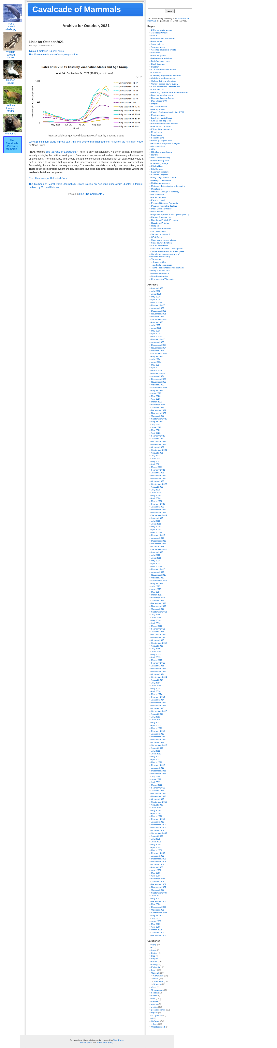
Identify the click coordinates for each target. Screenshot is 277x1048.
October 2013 (157, 708)
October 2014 (157, 674)
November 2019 (158, 512)
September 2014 (159, 677)
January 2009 (157, 856)
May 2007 (156, 898)
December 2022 (158, 410)
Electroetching (158, 115)
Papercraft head (158, 197)
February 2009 (158, 853)
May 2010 (156, 810)
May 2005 (156, 924)
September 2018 (159, 549)
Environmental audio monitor (164, 123)
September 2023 (159, 387)
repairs (154, 1013)
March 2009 (156, 850)
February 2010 (158, 819)
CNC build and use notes (163, 78)
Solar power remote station (163, 240)
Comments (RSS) (105, 1042)
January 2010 (157, 822)
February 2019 (158, 535)
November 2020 (158, 478)
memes (154, 1001)
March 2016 (156, 626)
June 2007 (156, 896)
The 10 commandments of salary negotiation (53, 54)
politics (154, 1007)
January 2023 (157, 407)
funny (154, 970)
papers (154, 1004)
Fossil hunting (157, 138)
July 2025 (155, 325)
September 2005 (159, 913)
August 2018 (157, 552)
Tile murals (156, 259)
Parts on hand (158, 200)
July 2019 (155, 521)
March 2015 (156, 660)
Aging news (156, 41)
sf (152, 1018)
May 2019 (156, 527)
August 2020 (157, 487)
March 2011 (156, 785)
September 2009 (159, 833)
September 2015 (159, 643)
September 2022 (159, 419)
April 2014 (156, 691)
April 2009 (156, 847)
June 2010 (156, 808)
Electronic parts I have (161, 118)
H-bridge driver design (161, 152)
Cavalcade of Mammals (76, 9)
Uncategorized (158, 1027)
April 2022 (156, 433)
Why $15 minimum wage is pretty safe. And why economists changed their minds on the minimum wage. (86, 141)
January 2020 (157, 507)
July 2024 (155, 359)
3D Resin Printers (159, 33)
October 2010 (157, 799)
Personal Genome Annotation (165, 203)
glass (153, 987)
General (155, 973)
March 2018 (156, 566)
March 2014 (156, 694)
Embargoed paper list (161, 121)
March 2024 (156, 370)
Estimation (156, 967)
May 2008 (156, 873)
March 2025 (156, 336)
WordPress (118, 1040)
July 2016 (155, 615)
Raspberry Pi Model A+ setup (164, 220)
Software (155, 1021)
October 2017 (157, 578)
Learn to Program (159, 175)
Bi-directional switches (161, 58)
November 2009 (158, 827)
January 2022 (157, 439)
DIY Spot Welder (159, 106)
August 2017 (157, 583)
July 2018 (155, 555)
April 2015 (156, 657)
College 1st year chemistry (163, 81)
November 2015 (158, 637)
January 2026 (157, 308)
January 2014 (157, 700)
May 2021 (156, 461)
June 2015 (156, 651)
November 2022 (158, 413)
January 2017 (157, 600)
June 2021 (156, 458)
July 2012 (155, 751)
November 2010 (158, 796)
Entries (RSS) (86, 1042)
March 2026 (156, 302)
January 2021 (157, 473)
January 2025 (157, 342)
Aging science (157, 44)
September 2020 (159, 484)
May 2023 (156, 396)
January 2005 (157, 932)
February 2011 (158, 788)
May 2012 (156, 756)
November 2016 (158, 606)
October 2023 (157, 385)
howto (154, 995)
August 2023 (157, 390)
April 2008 (156, 876)
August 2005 (157, 915)
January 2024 (157, 376)
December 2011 (158, 771)
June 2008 (156, 870)
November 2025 (158, 314)
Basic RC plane (158, 55)
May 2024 (156, 365)
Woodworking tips (159, 276)
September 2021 (159, 450)
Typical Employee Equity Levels (46, 51)
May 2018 (156, 561)
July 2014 (155, 683)
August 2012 (157, 748)
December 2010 (158, 793)
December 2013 (158, 703)
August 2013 (157, 714)
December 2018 (158, 541)
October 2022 (157, 416)
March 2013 (156, 728)
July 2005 (155, 918)
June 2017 (156, 589)
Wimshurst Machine (160, 273)
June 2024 (156, 362)
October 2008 (157, 864)
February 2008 (158, 878)
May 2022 (156, 430)
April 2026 (156, 299)
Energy (154, 964)
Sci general (156, 1015)
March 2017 (156, 595)
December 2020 (158, 475)
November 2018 (158, 544)
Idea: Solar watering (160, 158)
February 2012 (158, 765)
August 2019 (157, 518)
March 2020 (156, 501)
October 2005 (157, 910)
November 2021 (158, 444)
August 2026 (157, 288)
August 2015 (157, 646)
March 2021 (156, 467)
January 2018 (157, 572)
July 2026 (155, 291)
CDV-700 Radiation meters (163, 70)
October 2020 (157, 481)
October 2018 (157, 546)
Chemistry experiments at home (166, 75)
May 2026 (156, 297)
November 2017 (158, 575)
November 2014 (158, 671)
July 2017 (155, 586)
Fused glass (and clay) (161, 140)
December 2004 (158, 935)
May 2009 (156, 844)
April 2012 (156, 759)
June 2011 (156, 779)
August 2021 (157, 453)
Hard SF (155, 155)
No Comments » (95, 194)
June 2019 (156, 524)
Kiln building (157, 166)
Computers (158, 976)
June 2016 (156, 617)
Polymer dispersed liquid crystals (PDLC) (170, 214)
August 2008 (157, 867)
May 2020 (156, 495)
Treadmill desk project (161, 265)
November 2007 (158, 887)
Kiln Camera (157, 169)
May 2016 (156, 620)
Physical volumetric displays (164, 206)
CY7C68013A (157, 89)
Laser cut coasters (160, 172)
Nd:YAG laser (157, 194)
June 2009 (156, 842)
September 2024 (159, 353)
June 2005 (156, 921)
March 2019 (156, 532)
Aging (154, 944)
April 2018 (156, 563)
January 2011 (157, 790)
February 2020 (158, 504)
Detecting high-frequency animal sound (169, 92)
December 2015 (158, 634)
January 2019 (157, 538)
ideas (155, 978)
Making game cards (160, 183)
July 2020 (155, 490)
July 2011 (155, 776)
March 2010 (156, 816)
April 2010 (156, 813)
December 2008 (158, 859)
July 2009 (155, 839)
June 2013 (156, 720)
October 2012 (157, 742)
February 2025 (158, 339)
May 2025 (156, 331)
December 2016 (158, 603)
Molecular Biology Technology (165, 192)
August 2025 (157, 322)
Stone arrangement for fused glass (167, 251)
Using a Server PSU (160, 270)
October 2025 (157, 316)
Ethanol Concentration (161, 129)
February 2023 (158, 404)
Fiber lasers (156, 135)
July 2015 (155, 649)
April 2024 (156, 368)
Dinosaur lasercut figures (162, 98)
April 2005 (156, 927)
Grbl (153, 149)
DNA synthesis (158, 109)
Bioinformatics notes (160, 61)
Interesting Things (159, 163)
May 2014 (156, 688)
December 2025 (158, 311)
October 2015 (157, 640)
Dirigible (155, 104)
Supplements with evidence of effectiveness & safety (164, 255)
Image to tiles (159, 262)
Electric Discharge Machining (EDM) (167, 112)
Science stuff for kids (161, 228)
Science (157, 984)
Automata (155, 52)
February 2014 (158, 697)
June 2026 (156, 294)
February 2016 (158, 629)
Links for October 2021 (46, 42)
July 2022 (155, 424)
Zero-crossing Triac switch (163, 279)
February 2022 (158, 436)
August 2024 (157, 356)
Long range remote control (163, 177)
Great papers (157, 990)
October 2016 (157, 609)
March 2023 (156, 402)
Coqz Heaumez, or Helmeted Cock (48, 178)
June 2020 (156, 492)
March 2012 (156, 762)
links (81, 194)
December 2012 (158, 737)
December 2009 (158, 825)
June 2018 (156, 558)
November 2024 (158, 348)
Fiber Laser (156, 132)
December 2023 (158, 379)
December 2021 (158, 441)
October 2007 (157, 890)
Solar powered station (161, 243)
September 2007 (159, 893)
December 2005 (158, 907)
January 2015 (157, 666)
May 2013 (156, 722)
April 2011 (155, 782)
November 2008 (158, 861)
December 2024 (158, 345)
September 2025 (159, 319)
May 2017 (156, 592)
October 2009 (157, 830)
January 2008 (157, 881)
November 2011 (158, 773)
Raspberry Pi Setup (160, 223)
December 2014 (158, 668)
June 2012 (156, 754)
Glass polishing (158, 146)
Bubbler (155, 67)
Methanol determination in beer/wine (168, 186)
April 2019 (156, 529)
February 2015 (158, 663)
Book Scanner (158, 64)
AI (152, 947)
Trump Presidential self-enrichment (167, 268)
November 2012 (158, 739)
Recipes (155, 226)
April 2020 (156, 498)
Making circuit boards (161, 180)
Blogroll (154, 959)
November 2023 (158, 382)
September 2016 (159, 612)
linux (155, 1024)
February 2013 (158, 731)
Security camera (158, 231)
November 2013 (158, 705)
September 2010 (159, 802)
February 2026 (158, 305)
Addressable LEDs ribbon (163, 38)
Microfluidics (156, 189)
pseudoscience (158, 1010)
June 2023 (156, 393)
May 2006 (156, 904)
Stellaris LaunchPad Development (167, 248)
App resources (158, 47)
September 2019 (159, 515)
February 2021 (158, 470)
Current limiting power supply (164, 84)
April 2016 (156, 623)
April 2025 (156, 334)
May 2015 (156, 654)
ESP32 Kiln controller (161, 126)
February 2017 (158, 597)
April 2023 (156, 399)
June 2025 (156, 328)
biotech (154, 953)
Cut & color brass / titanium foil (165, 87)
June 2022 (156, 427)
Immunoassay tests (160, 160)
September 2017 (159, 580)
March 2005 (156, 930)
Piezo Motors (157, 211)
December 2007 (158, 884)
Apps (153, 950)
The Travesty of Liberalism (61, 151)
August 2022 (157, 421)
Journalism (158, 981)
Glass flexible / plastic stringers (165, 143)
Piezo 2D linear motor (161, 209)
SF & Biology (157, 237)
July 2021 (155, 456)
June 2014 (156, 685)
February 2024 (158, 373)
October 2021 (157, 447)
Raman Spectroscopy (161, 217)
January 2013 (157, 734)
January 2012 (157, 768)
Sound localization (160, 246)
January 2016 (157, 632)
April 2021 (156, 464)
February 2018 (158, 569)
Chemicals (156, 72)
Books (154, 961)
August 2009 (157, 836)
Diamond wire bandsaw (162, 95)
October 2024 (157, 351)
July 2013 (155, 717)
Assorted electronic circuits (163, 50)
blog (153, 956)
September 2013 (159, 711)
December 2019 (158, 509)
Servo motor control (160, 234)
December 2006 (158, 901)
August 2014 (157, 680)
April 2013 (156, 725)
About (154, 35)
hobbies (155, 993)
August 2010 (157, 805)
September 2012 (159, 745)
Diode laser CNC (159, 101)
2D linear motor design (161, 30)
